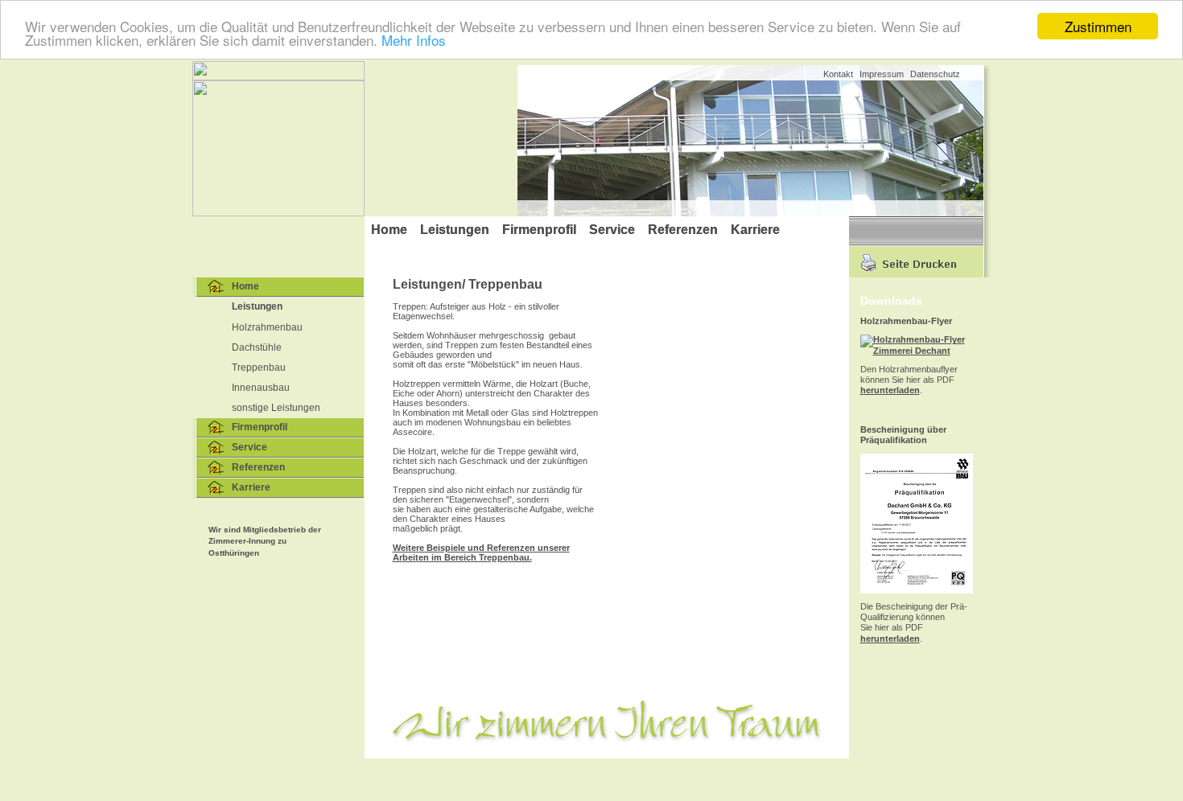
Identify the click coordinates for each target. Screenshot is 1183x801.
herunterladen (890, 390)
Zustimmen (1098, 26)
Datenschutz (935, 74)
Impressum (881, 74)
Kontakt (838, 74)
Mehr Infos (413, 41)
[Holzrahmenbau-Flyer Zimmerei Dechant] (916, 350)
